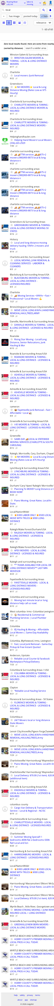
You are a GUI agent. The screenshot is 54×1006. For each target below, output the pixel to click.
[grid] (14, 22)
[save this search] (50, 10)
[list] (3, 22)
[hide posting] (16, 67)
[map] (24, 22)
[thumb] (9, 22)
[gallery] (19, 22)
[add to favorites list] (11, 57)
